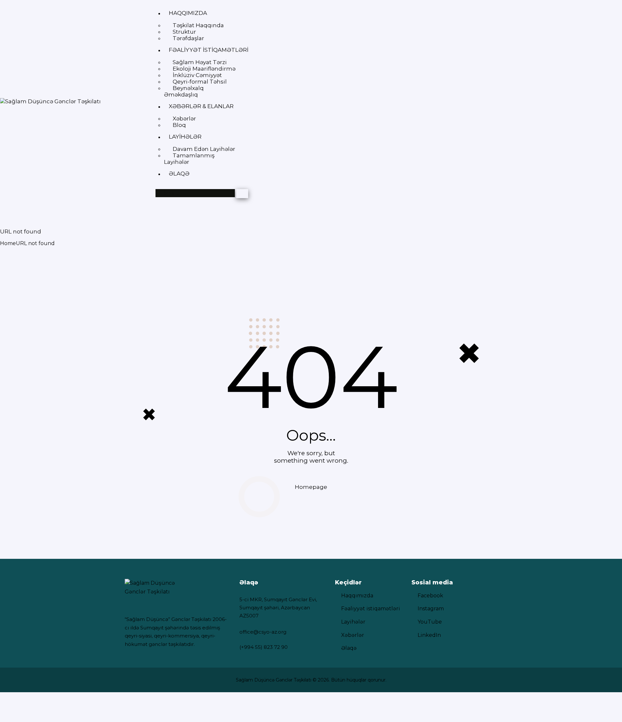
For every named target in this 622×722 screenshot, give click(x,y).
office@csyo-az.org (262, 632)
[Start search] (242, 193)
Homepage (311, 487)
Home (8, 243)
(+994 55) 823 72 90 (263, 647)
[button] (188, 13)
